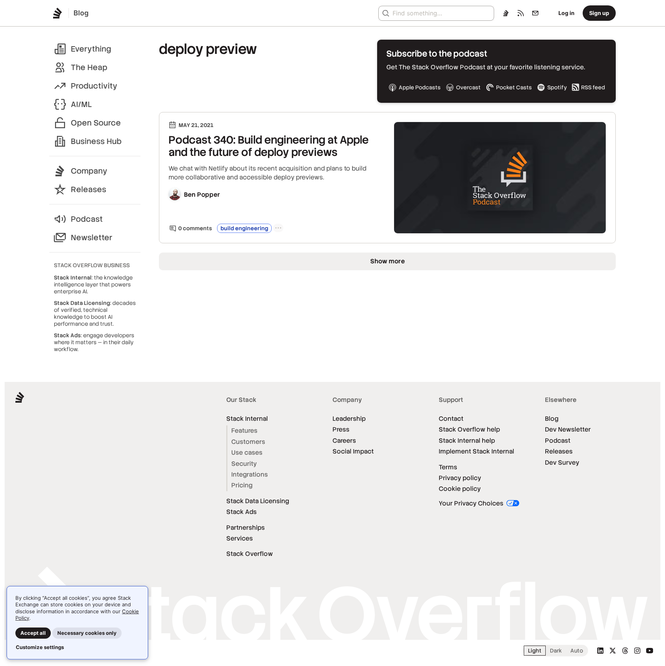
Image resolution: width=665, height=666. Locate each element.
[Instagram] (637, 650)
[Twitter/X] (613, 650)
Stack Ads (241, 512)
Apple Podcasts (420, 87)
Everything (91, 49)
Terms (448, 467)
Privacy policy (460, 478)
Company (89, 171)
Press (340, 429)
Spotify (557, 87)
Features (244, 431)
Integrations (249, 474)
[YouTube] (649, 650)
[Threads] (625, 650)
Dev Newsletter (568, 429)
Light (534, 650)
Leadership (349, 419)
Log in (566, 13)
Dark (556, 650)
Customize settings (40, 647)
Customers (248, 442)
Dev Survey (562, 463)
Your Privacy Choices (472, 503)
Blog (551, 419)
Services (239, 538)
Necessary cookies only (87, 633)
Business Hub (96, 141)
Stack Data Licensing (257, 501)
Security (244, 464)
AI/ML (81, 104)
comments (195, 228)
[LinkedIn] (600, 650)
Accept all (33, 633)
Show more (387, 261)
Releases (88, 189)
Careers (344, 441)
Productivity (94, 86)
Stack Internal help (467, 441)
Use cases (246, 452)
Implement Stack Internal (476, 451)
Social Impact (353, 451)
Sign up (599, 13)
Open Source (96, 123)
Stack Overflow (249, 554)
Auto (576, 650)
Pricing (241, 485)
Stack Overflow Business (92, 265)
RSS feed (593, 87)
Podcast (87, 219)
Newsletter (91, 238)
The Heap (89, 67)
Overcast (468, 87)
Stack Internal (247, 419)
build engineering (244, 228)
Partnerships (245, 528)
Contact (451, 419)
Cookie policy (460, 489)
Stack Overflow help (469, 429)
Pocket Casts (514, 87)
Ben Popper (202, 195)
